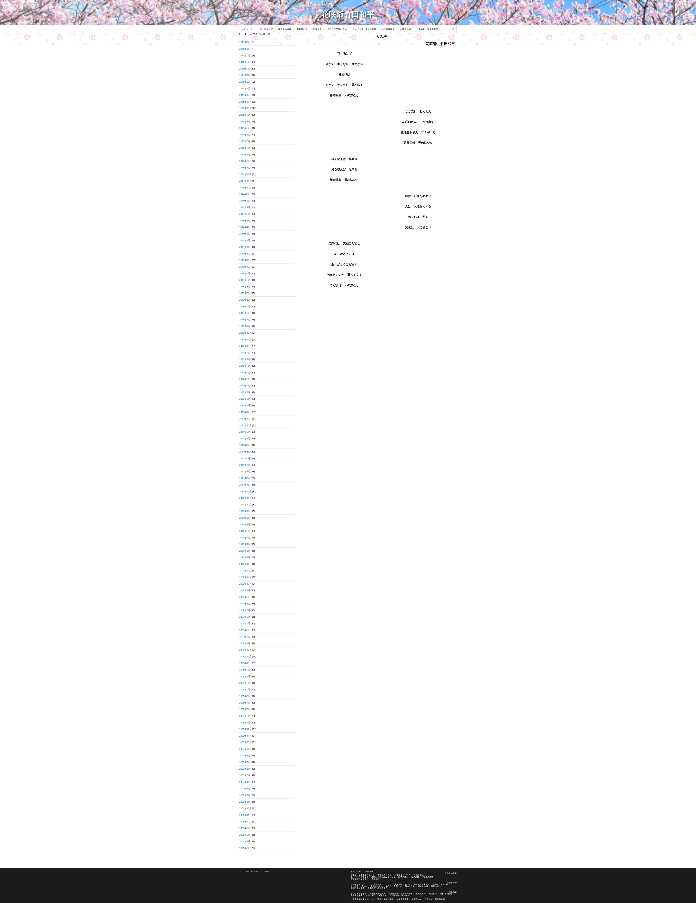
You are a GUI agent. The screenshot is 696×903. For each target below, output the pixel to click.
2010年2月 (244, 557)
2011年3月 (244, 471)
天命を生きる (377, 886)
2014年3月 (244, 233)
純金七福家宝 (357, 895)
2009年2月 (244, 636)
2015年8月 (244, 121)
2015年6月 (244, 134)
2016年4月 (244, 68)
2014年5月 (244, 220)
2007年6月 (244, 768)
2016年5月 (244, 62)
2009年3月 (244, 630)
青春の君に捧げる (403, 884)
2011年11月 (245, 418)
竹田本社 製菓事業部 (435, 899)
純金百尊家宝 (403, 899)
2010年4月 (244, 544)
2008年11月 (245, 656)
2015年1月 (244, 167)
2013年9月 (244, 273)
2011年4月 (244, 464)
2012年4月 (244, 385)
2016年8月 (244, 48)
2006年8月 (244, 834)
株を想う (376, 878)
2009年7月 (244, 603)
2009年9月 (244, 590)
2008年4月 (244, 702)
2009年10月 (245, 583)
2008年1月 (244, 722)
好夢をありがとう (403, 875)
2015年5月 (244, 141)
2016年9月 (244, 42)
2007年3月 (244, 788)
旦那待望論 (419, 875)
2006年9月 (244, 828)
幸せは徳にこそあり (360, 878)
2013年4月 (244, 306)
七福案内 (433, 893)
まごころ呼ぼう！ (359, 893)
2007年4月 (244, 782)
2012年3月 (244, 392)
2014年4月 (244, 227)
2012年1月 (244, 405)
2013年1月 (244, 326)
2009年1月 (244, 643)
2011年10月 (245, 425)
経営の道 (435, 886)
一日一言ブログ (373, 871)
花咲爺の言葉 (451, 873)
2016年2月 (244, 81)
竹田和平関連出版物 (360, 899)
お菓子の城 (417, 899)
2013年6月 (244, 293)
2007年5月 (244, 775)
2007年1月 (244, 801)
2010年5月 (244, 537)
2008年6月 (244, 689)
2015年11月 (245, 101)
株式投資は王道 (358, 888)
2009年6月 (244, 610)
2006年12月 (245, 808)
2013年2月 (244, 319)
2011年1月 (244, 484)
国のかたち (410, 886)
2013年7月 (244, 286)
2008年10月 (245, 663)
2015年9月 (244, 114)
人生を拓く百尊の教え (400, 895)
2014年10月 (245, 187)
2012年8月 (244, 359)
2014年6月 (244, 213)
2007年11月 (245, 735)
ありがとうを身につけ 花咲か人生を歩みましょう (373, 877)
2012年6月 (244, 372)
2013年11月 (245, 260)
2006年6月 (244, 848)
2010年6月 (244, 531)
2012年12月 (245, 332)
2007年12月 (245, 729)
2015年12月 (245, 95)
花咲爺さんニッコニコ (361, 884)
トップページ (357, 871)
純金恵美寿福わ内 (378, 893)
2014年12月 (245, 174)
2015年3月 (244, 154)
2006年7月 (244, 841)
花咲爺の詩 (452, 882)
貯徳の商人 (403, 877)
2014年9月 (244, 194)
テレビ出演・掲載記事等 (383, 899)
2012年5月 (244, 379)
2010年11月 (245, 498)
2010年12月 (245, 491)
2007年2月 (244, 795)
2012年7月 (244, 365)
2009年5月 (244, 616)
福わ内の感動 (446, 893)
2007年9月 (244, 749)
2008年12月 (245, 649)
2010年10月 (245, 504)
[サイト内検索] (452, 29)
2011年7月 (244, 445)
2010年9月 (244, 511)
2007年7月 (244, 762)
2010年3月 (244, 550)
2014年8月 (244, 200)
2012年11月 (245, 339)
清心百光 (370, 895)
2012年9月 (244, 352)
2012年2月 (244, 398)
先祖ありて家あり (422, 884)
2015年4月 (244, 147)
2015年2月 (244, 161)
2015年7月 (244, 128)
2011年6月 (244, 451)
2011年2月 (244, 478)
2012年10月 (245, 346)
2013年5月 (244, 299)
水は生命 (355, 886)
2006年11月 (245, 815)
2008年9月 (244, 669)
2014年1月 (244, 246)
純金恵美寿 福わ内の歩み (401, 893)
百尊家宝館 (382, 895)
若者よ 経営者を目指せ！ (363, 875)
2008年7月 (244, 682)
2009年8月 (244, 597)
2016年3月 (244, 75)
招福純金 (453, 891)
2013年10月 (245, 266)
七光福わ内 (421, 893)
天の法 (365, 886)
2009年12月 (245, 570)
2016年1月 (244, 88)
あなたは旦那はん (394, 886)
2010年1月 (244, 564)
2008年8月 (244, 676)
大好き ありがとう (442, 884)
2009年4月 (244, 623)
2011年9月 (244, 431)
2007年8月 (244, 755)
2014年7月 (244, 207)
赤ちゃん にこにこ (383, 884)
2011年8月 (244, 438)
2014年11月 (245, 180)
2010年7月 (244, 524)
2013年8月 (244, 280)
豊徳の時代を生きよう (378, 888)
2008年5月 (244, 696)
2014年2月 (244, 240)
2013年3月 (244, 313)
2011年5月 (244, 458)
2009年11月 (245, 577)
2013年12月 (245, 253)
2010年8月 (244, 517)
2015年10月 (245, 108)
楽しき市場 (423, 886)
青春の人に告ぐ (385, 875)
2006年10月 (245, 821)
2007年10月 (245, 742)
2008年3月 (244, 709)
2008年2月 (244, 715)
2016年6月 (244, 55)
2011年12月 (245, 412)
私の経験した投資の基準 (422, 877)
